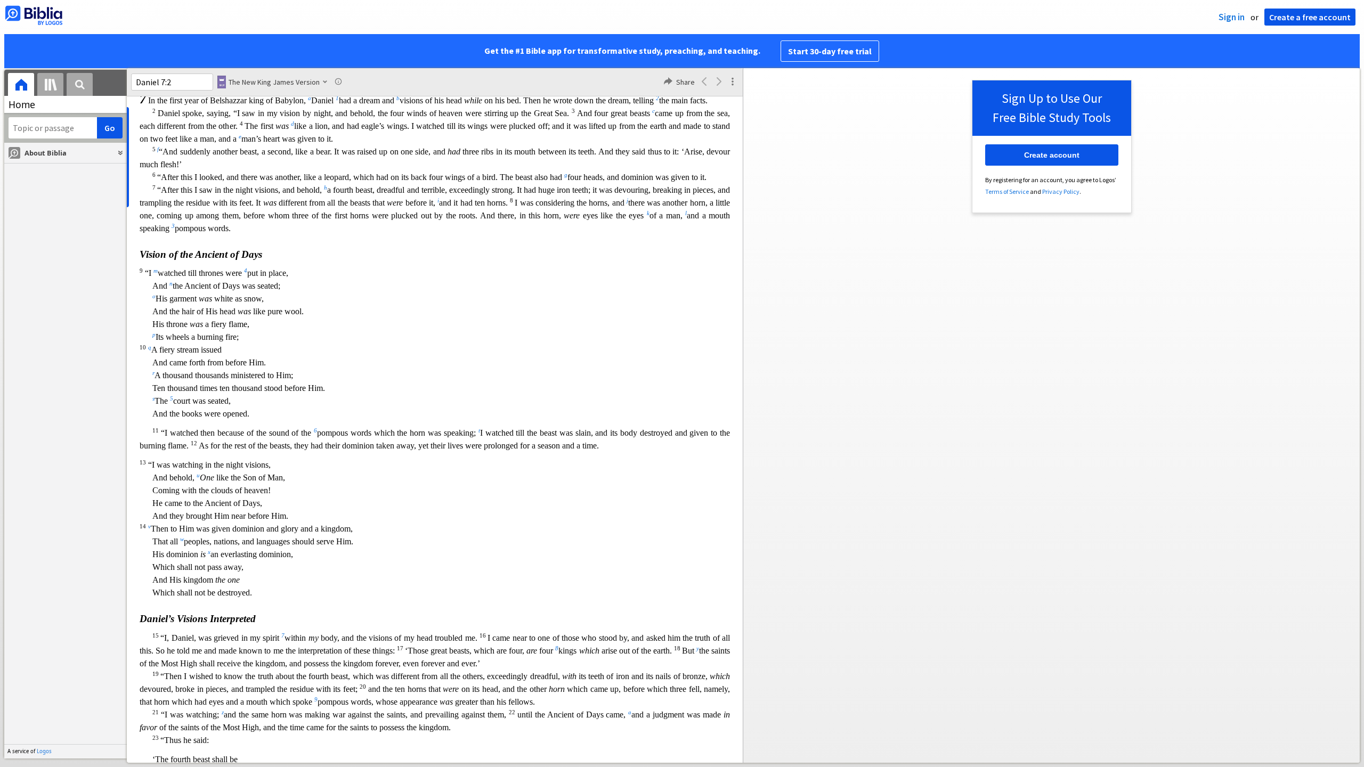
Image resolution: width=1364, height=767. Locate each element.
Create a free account (1310, 17)
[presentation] (21, 86)
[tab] (21, 86)
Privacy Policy (1060, 191)
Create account (1051, 155)
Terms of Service (1007, 191)
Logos (44, 751)
